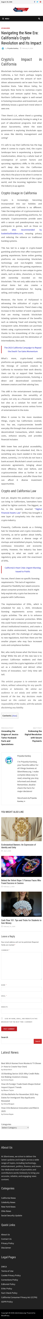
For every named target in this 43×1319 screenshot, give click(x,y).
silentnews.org (20, 1313)
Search (4, 1037)
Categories (6, 1124)
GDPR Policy (7, 1301)
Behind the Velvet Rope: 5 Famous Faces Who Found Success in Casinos (21, 881)
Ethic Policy (6, 1288)
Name (4, 985)
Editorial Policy (8, 1284)
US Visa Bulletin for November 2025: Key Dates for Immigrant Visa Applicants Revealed (19, 1097)
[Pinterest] (40, 1)
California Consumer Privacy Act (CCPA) (19, 1297)
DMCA (4, 1266)
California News (8, 1198)
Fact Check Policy (9, 1293)
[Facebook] (35, 1)
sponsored (5, 28)
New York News (8, 1206)
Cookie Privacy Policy (11, 1275)
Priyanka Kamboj (12, 48)
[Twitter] (37, 1)
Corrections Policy (9, 1279)
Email (4, 996)
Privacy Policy (7, 1243)
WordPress (5, 1315)
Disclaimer (6, 1247)
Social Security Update (11, 1215)
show (14, 716)
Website (4, 1007)
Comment (5, 950)
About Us (5, 1234)
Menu (7, 19)
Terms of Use (7, 1271)
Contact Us (6, 1238)
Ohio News (6, 1211)
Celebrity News (8, 1202)
